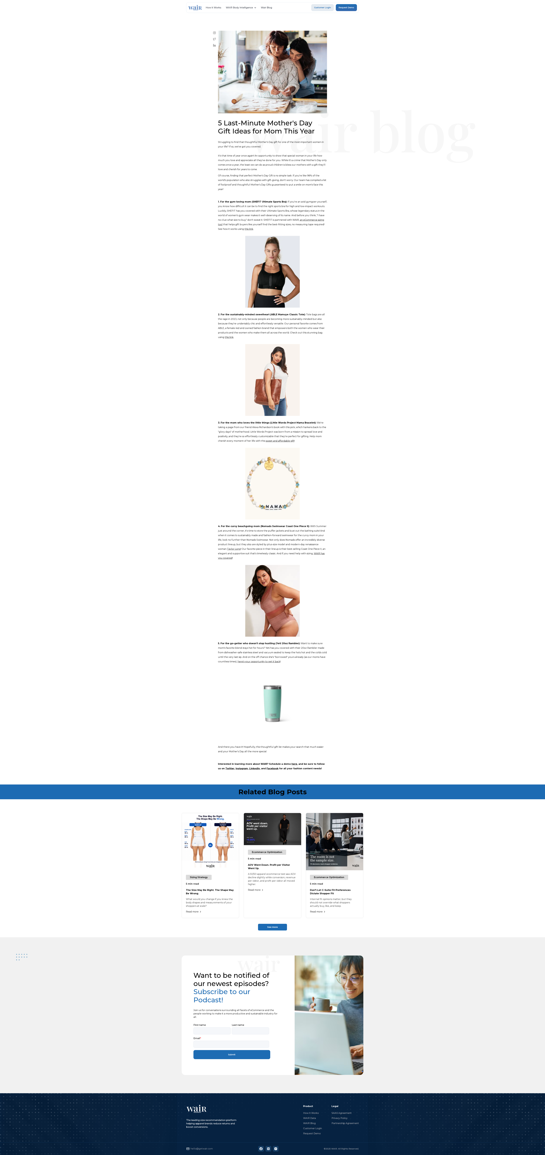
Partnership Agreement (345, 1123)
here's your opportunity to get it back (259, 661)
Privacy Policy (339, 1118)
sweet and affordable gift (280, 441)
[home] (195, 7)
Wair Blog (266, 7)
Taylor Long (234, 549)
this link (249, 229)
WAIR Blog (309, 1123)
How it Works (213, 7)
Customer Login (322, 7)
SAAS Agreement (342, 1113)
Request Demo (346, 7)
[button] (241, 8)
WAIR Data (309, 1118)
